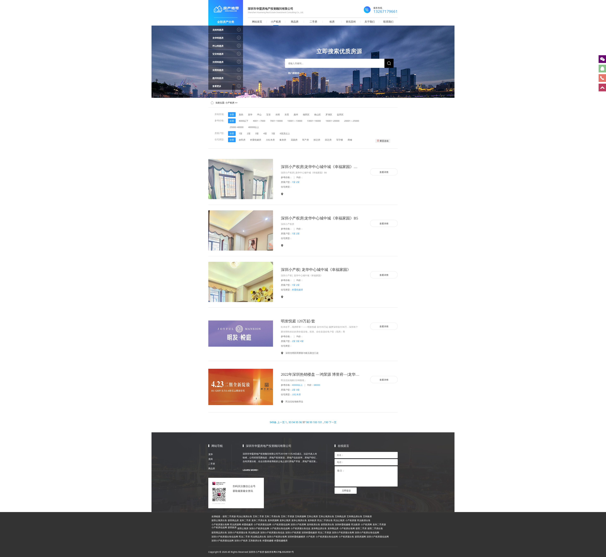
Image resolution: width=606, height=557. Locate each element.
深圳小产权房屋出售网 (343, 532)
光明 (277, 114)
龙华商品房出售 (319, 528)
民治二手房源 (324, 532)
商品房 (294, 21)
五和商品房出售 (354, 516)
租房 (332, 21)
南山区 (317, 114)
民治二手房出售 (325, 520)
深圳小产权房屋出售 (238, 532)
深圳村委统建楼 (342, 524)
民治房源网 (235, 524)
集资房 (282, 139)
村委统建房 (255, 139)
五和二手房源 (287, 516)
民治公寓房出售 (244, 516)
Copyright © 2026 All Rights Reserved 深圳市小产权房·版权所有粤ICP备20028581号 (251, 551)
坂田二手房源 (229, 516)
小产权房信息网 (219, 527)
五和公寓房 (312, 516)
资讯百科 (351, 21)
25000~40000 (237, 127)
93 (290, 422)
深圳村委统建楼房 (296, 537)
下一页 (332, 422)
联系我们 (388, 21)
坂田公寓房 (242, 528)
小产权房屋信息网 (262, 524)
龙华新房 (312, 520)
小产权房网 (366, 524)
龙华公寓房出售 (299, 520)
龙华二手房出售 (259, 520)
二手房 (313, 21)
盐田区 (340, 114)
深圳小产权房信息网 (259, 528)
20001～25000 (351, 120)
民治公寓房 (339, 520)
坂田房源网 (360, 537)
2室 (248, 133)
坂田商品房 (233, 520)
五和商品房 (340, 516)
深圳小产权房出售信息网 (367, 532)
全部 (232, 114)
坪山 (259, 114)
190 (326, 422)
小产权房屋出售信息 (300, 528)
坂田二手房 (361, 528)
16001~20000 (332, 120)
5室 (273, 133)
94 (293, 422)
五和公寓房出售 (326, 516)
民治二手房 (244, 537)
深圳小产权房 (241, 540)
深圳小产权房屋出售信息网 (224, 537)
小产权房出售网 (347, 528)
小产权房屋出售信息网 (327, 537)
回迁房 (328, 139)
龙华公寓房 (285, 520)
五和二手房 (258, 516)
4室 (265, 133)
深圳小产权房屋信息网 (378, 537)
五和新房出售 (255, 540)
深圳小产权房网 (298, 524)
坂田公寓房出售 (219, 520)
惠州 (296, 114)
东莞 (287, 114)
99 (310, 422)
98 (307, 422)
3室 (257, 133)
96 (300, 422)
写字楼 (339, 139)
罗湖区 (329, 114)
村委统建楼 (267, 540)
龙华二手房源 (379, 524)
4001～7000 (259, 120)
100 (315, 422)
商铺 (350, 139)
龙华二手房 (245, 520)
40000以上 (253, 127)
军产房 (305, 139)
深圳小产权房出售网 (277, 537)
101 (320, 422)
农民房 (242, 139)
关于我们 (370, 21)
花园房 (294, 139)
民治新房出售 (363, 520)
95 (297, 422)
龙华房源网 (273, 520)
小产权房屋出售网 (220, 524)
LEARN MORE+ (250, 469)
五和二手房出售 (272, 516)
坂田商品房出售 (219, 532)
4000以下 (243, 120)
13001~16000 (314, 120)
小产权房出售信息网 (280, 528)
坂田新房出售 (327, 524)
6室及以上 (285, 133)
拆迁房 (317, 139)
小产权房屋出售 (346, 537)
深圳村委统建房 (309, 532)
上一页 (281, 422)
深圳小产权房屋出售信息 (272, 532)
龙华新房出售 (313, 524)
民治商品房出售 (258, 537)
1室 (240, 133)
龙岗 (241, 114)
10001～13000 (294, 120)
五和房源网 (300, 516)
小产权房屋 (350, 520)
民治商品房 (253, 532)
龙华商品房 (333, 528)
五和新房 (367, 516)
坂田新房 (232, 527)
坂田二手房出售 (375, 528)
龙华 (250, 114)
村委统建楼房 (281, 540)
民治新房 (355, 524)
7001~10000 (276, 120)
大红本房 (270, 139)
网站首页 (257, 21)
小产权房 (276, 21)
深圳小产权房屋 (293, 532)
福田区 (306, 114)
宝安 (268, 114)
